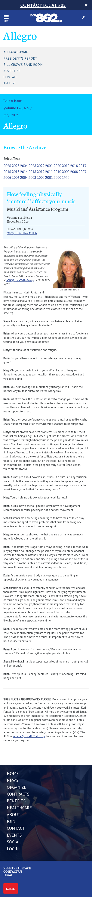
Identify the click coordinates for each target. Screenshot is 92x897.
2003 (32, 177)
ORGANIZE (16, 787)
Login (10, 888)
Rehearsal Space (17, 868)
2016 (7, 171)
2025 (15, 165)
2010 (57, 171)
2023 (32, 165)
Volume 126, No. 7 (17, 107)
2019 (66, 165)
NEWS (12, 780)
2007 (82, 171)
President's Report (20, 58)
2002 (41, 177)
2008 (74, 171)
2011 (49, 171)
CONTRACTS (18, 794)
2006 (7, 177)
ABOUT (13, 814)
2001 (49, 177)
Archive (9, 83)
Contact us (12, 871)
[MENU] (6, 17)
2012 (41, 171)
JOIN (11, 821)
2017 (82, 165)
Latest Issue (12, 100)
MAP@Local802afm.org (20, 280)
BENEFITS (16, 801)
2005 (15, 177)
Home (13, 773)
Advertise (11, 71)
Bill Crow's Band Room (23, 64)
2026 (7, 165)
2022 (41, 165)
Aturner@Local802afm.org (29, 736)
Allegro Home (15, 52)
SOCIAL (14, 842)
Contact (10, 77)
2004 (24, 177)
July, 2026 (11, 114)
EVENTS (14, 835)
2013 (32, 171)
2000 (57, 177)
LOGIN (13, 848)
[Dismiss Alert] (86, 5)
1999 (66, 177)
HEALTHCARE (19, 807)
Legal (8, 875)
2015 (15, 171)
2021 (49, 165)
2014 (24, 171)
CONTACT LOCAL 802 (43, 4)
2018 (74, 165)
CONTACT (16, 828)
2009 (66, 171)
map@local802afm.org (22, 233)
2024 (24, 165)
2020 (57, 165)
